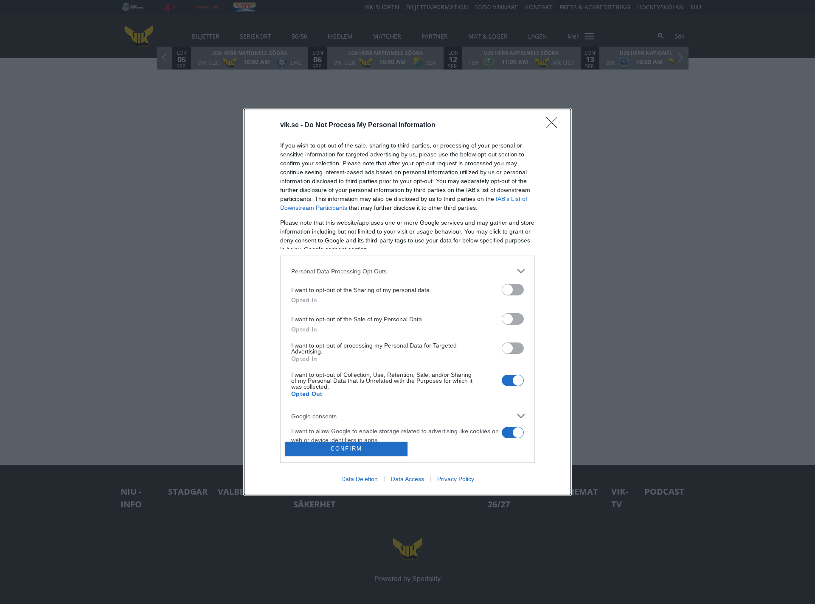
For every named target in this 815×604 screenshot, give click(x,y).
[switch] (513, 289)
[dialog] (407, 302)
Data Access (407, 479)
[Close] (554, 125)
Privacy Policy (455, 479)
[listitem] (407, 271)
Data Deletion (359, 479)
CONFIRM (346, 448)
